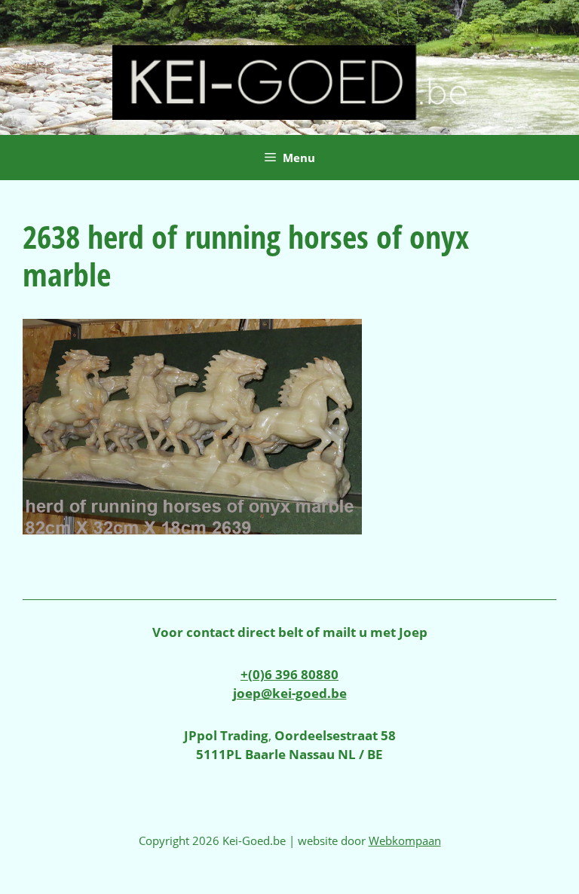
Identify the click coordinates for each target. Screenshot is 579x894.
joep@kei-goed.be (290, 693)
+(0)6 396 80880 (289, 674)
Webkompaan (405, 840)
